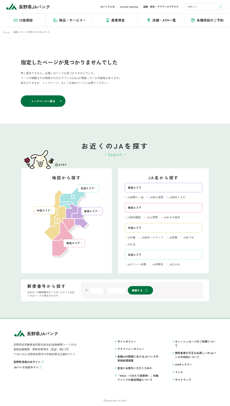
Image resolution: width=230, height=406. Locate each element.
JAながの (174, 264)
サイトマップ (183, 380)
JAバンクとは (107, 6)
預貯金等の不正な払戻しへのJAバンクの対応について (195, 355)
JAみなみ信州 (171, 217)
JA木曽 (131, 237)
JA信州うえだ (177, 197)
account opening (129, 6)
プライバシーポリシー (130, 349)
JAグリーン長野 (136, 264)
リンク (179, 372)
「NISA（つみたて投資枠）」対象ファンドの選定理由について (137, 378)
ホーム (6, 31)
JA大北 (131, 244)
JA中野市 (157, 264)
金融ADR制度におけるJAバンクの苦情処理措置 (137, 358)
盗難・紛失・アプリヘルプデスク (160, 6)
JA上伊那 (152, 217)
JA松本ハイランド (152, 237)
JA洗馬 (173, 237)
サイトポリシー (126, 341)
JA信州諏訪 (134, 217)
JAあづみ (188, 237)
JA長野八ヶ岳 (135, 197)
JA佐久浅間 (156, 197)
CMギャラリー (183, 364)
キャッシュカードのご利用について (195, 343)
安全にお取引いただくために (134, 368)
